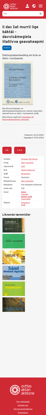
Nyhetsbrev (23, 413)
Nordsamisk (25, 174)
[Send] (40, 14)
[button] (34, 6)
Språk (23, 205)
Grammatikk (25, 199)
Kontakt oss (23, 405)
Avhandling (25, 203)
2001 (23, 166)
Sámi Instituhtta (27, 163)
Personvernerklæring (23, 409)
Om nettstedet (23, 402)
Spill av (7, 48)
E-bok (19, 150)
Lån (7, 150)
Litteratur (24, 194)
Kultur (23, 192)
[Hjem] (11, 6)
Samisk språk (26, 197)
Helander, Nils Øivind (29, 159)
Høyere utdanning (28, 170)
